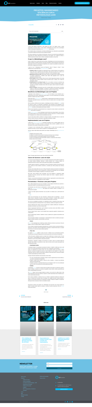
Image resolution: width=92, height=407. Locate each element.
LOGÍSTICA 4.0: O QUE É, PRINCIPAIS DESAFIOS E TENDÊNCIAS (63, 339)
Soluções (38, 3)
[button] (56, 25)
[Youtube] (72, 401)
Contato (60, 3)
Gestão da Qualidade (27, 381)
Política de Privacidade (44, 376)
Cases (43, 3)
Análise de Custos (26, 379)
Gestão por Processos (27, 385)
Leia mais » (23, 351)
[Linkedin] (67, 401)
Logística (24, 387)
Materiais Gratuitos (53, 3)
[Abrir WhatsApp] (89, 404)
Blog (46, 3)
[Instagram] (69, 401)
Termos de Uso (42, 378)
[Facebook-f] (65, 401)
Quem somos (32, 3)
